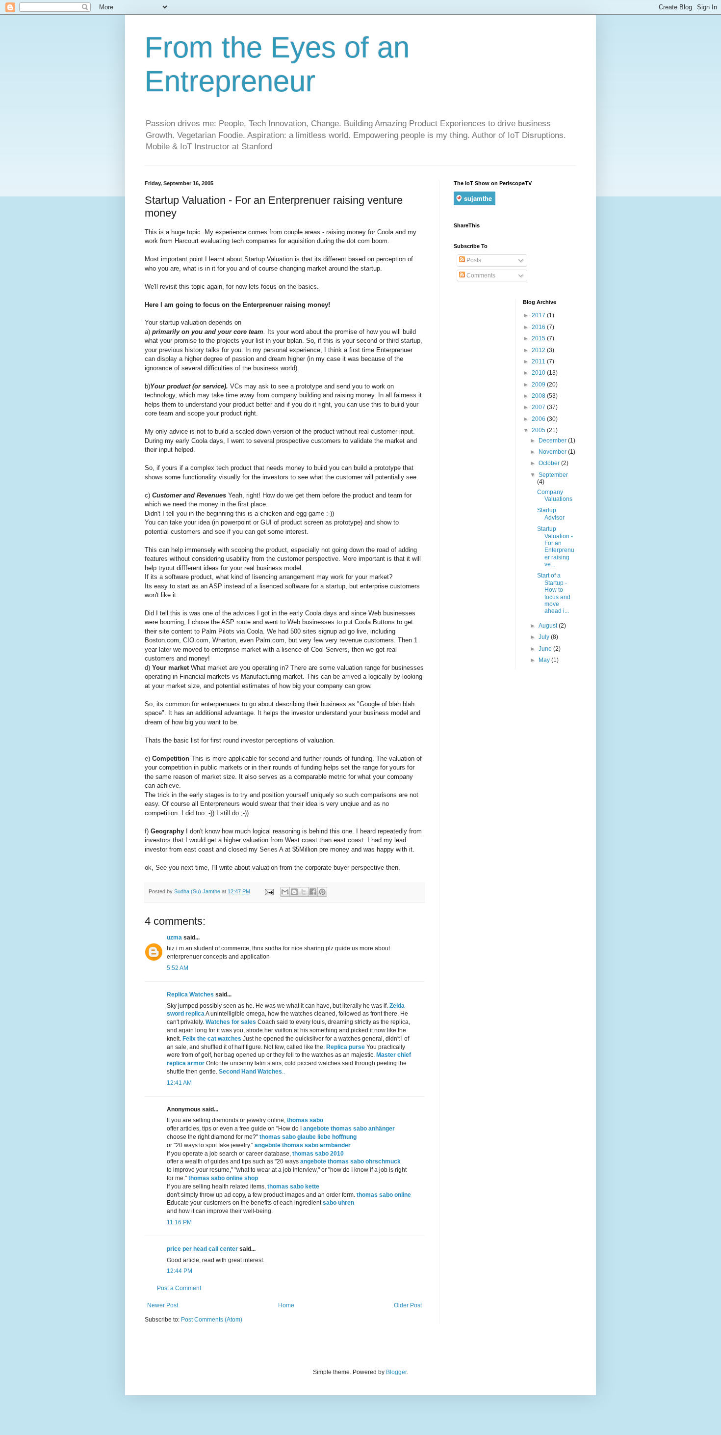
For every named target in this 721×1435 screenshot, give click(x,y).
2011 (539, 361)
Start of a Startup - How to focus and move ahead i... (553, 593)
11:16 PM (179, 1222)
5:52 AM (177, 968)
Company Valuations (554, 495)
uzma (174, 937)
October (550, 463)
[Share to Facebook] (313, 892)
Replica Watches (190, 994)
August (549, 625)
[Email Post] (268, 891)
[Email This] (285, 892)
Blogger (396, 1372)
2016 (539, 327)
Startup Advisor (551, 514)
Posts (473, 260)
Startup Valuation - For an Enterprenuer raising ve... (555, 546)
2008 (539, 395)
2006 (539, 418)
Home (286, 1305)
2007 (539, 407)
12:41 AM (179, 1082)
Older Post (408, 1305)
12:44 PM (179, 1271)
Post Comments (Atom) (211, 1319)
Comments (480, 275)
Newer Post (162, 1305)
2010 (539, 372)
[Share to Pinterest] (322, 892)
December (553, 440)
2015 (539, 338)
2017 (539, 315)
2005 (539, 430)
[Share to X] (304, 892)
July (545, 637)
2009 (539, 384)
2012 (539, 350)
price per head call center (202, 1248)
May (545, 660)
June (546, 648)
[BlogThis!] (294, 892)
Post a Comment (179, 1288)
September (553, 474)
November (553, 451)
